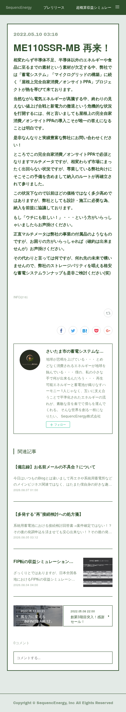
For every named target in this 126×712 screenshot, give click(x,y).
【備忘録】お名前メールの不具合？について (54, 467)
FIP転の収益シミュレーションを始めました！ (55, 561)
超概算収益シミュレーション (93, 7)
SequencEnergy (19, 7)
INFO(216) (20, 297)
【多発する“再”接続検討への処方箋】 (48, 514)
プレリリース (53, 7)
